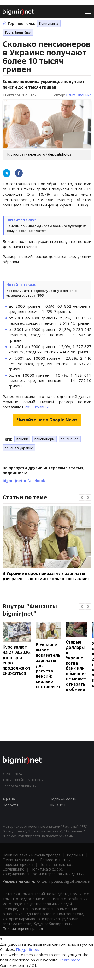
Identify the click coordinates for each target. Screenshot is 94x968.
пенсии (22, 439)
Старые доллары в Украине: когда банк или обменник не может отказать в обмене (76, 665)
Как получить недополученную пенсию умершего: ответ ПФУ (41, 293)
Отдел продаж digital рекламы (63, 881)
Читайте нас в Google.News (47, 420)
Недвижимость (63, 798)
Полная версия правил (23, 928)
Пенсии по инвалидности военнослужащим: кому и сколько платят (46, 228)
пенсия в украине (19, 448)
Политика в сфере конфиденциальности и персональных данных (43, 871)
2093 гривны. (37, 407)
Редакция (75, 854)
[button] (82, 497)
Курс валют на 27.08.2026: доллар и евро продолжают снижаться (17, 660)
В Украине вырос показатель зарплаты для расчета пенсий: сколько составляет (46, 576)
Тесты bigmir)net (18, 32)
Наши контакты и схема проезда (32, 854)
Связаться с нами (18, 859)
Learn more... (71, 959)
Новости (10, 805)
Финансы (57, 805)
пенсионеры (44, 439)
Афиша (9, 798)
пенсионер (70, 439)
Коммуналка (48, 23)
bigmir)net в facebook (24, 480)
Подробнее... (28, 949)
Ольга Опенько (78, 94)
